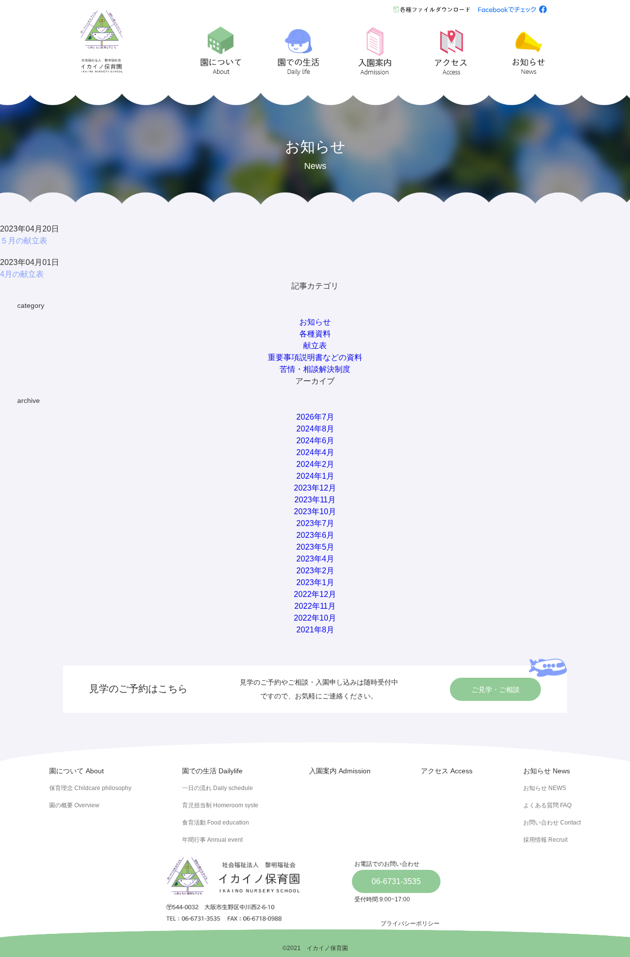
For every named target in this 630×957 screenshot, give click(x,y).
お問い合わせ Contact (552, 822)
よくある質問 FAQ (547, 805)
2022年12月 (315, 594)
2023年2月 (315, 570)
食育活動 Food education (215, 822)
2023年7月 (315, 523)
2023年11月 (315, 499)
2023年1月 (315, 582)
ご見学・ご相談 (496, 689)
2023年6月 (315, 535)
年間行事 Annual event (212, 839)
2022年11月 (315, 606)
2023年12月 (315, 488)
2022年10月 (315, 618)
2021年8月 (315, 630)
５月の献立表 (23, 240)
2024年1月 (315, 476)
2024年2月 (315, 464)
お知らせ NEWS (544, 788)
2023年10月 (315, 511)
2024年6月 (315, 440)
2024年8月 (315, 429)
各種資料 (315, 334)
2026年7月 (315, 417)
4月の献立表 (22, 274)
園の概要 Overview (74, 805)
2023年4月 (315, 559)
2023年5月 (315, 547)
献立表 (315, 345)
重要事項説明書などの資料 (315, 357)
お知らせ (315, 322)
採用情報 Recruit (545, 839)
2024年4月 (315, 452)
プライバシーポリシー (410, 923)
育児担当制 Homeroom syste (220, 805)
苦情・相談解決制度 (315, 369)
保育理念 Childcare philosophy (90, 788)
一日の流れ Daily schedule (217, 788)
